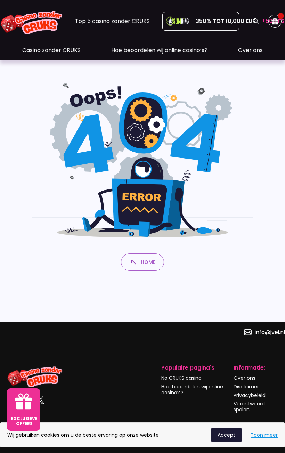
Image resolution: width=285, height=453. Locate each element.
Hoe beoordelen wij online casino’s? (159, 50)
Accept (226, 434)
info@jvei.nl (270, 332)
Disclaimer (246, 386)
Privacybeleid (250, 395)
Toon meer (264, 434)
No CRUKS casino (181, 377)
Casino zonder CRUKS (51, 50)
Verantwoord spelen (249, 406)
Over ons (250, 50)
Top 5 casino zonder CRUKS (112, 21)
